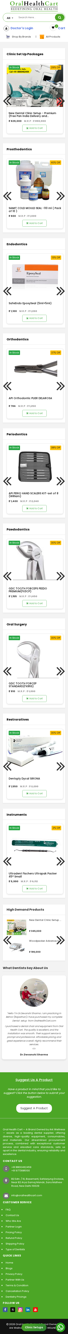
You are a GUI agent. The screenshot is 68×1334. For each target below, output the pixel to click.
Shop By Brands (21, 36)
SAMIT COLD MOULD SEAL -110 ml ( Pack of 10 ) (35, 209)
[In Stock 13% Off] (35, 275)
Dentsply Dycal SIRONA (24, 778)
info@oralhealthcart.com (26, 1195)
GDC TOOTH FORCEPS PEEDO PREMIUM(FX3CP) (28, 590)
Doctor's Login (21, 28)
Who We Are (13, 1221)
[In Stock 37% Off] (35, 370)
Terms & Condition (17, 1285)
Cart (60, 28)
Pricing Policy (14, 1232)
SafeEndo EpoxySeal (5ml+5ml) (30, 303)
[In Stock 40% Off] (35, 180)
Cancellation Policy (17, 1291)
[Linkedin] (28, 1309)
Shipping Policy (15, 1243)
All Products (52, 36)
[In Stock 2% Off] (35, 846)
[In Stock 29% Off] (35, 85)
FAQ (8, 1209)
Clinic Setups (34, 1327)
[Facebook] (5, 1309)
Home (9, 1262)
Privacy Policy (14, 1274)
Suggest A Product (34, 1108)
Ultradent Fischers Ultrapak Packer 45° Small (33, 875)
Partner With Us (15, 1280)
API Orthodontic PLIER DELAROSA (30, 398)
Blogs (9, 1268)
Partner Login (14, 1226)
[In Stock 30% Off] (35, 561)
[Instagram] (20, 1309)
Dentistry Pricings (16, 1297)
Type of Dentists (15, 1249)
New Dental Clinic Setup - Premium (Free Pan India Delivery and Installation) (32, 116)
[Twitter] (12, 1309)
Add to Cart (36, 128)
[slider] (36, 924)
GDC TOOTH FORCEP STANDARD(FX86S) (22, 684)
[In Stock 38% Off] (35, 466)
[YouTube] (35, 1309)
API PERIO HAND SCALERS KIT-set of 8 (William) (33, 494)
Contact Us (12, 1215)
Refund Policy (14, 1238)
